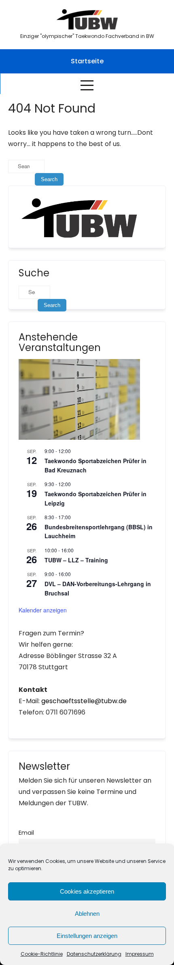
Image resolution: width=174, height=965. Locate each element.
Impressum (139, 953)
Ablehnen (87, 913)
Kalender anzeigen (43, 610)
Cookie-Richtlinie (42, 953)
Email (26, 833)
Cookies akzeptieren (87, 891)
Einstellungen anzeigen (87, 935)
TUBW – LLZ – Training (76, 560)
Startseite (87, 61)
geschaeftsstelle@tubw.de (84, 701)
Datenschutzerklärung (94, 953)
